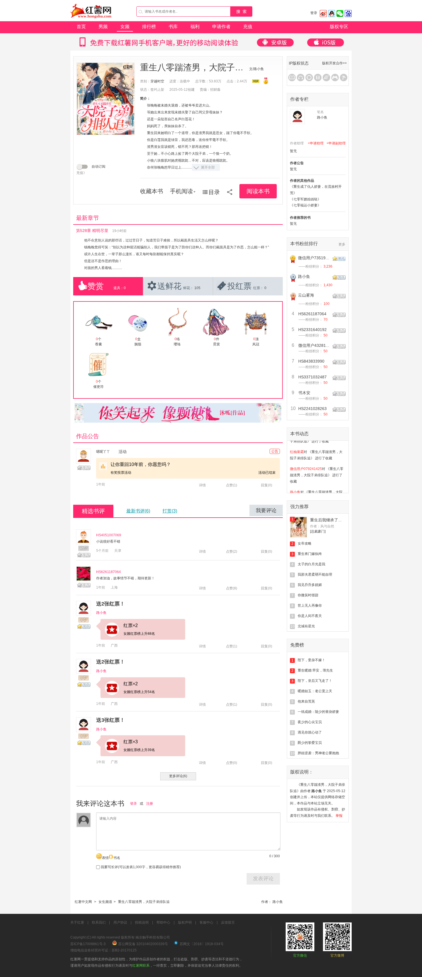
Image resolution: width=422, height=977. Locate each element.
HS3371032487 (312, 377)
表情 (105, 858)
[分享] (230, 190)
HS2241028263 (312, 408)
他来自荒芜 (306, 701)
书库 (173, 26)
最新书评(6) (138, 510)
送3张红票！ (110, 720)
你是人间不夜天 (310, 616)
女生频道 (105, 902)
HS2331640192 (312, 329)
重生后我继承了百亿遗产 (332, 520)
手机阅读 (181, 191)
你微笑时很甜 (308, 595)
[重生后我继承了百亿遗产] (298, 527)
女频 (124, 26)
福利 (195, 26)
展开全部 (208, 167)
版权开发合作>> (334, 63)
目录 (214, 192)
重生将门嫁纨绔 (310, 554)
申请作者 (221, 26)
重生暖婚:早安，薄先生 (315, 670)
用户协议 (120, 922)
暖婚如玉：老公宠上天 (315, 691)
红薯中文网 (83, 902)
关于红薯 (77, 922)
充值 (247, 26)
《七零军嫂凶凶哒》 (305, 199)
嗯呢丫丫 (103, 452)
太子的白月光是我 (311, 564)
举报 (339, 816)
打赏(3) (169, 510)
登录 (313, 13)
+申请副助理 (336, 143)
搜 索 (241, 11)
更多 (341, 244)
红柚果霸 (297, 444)
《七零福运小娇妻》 (305, 205)
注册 (149, 804)
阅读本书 (258, 191)
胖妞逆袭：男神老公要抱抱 (318, 753)
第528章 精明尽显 (92, 230)
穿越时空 (157, 81)
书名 (116, 858)
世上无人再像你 (310, 605)
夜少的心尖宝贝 (310, 722)
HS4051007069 (108, 535)
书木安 (304, 392)
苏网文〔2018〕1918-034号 (202, 944)
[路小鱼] (297, 116)
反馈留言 (228, 922)
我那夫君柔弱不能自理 (315, 574)
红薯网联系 (141, 966)
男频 (103, 26)
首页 (81, 26)
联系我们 (99, 922)
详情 (202, 485)
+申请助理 (316, 143)
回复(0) (266, 485)
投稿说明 (142, 922)
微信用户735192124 (316, 258)
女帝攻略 (304, 543)
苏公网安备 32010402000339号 (143, 944)
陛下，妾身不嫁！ (311, 660)
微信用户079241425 (306, 461)
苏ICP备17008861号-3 (88, 944)
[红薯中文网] (91, 20)
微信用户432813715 (316, 345)
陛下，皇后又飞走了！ (315, 681)
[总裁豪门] (318, 531)
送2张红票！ (110, 604)
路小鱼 (101, 613)
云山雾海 (306, 295)
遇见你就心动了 (310, 732)
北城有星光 (306, 626)
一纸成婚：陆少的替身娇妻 (318, 712)
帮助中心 (163, 922)
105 (197, 288)
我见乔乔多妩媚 (310, 585)
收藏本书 (151, 191)
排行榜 (149, 26)
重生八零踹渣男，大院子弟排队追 (144, 902)
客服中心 (206, 922)
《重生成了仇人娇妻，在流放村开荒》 (316, 190)
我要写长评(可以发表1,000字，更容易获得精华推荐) (140, 867)
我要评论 (266, 510)
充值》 (81, 173)
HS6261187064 (108, 572)
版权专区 (339, 26)
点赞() (231, 485)
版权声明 (185, 922)
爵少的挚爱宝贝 (310, 743)
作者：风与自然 (322, 526)
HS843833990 (311, 361)
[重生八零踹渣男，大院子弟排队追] (105, 98)
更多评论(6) (178, 776)
